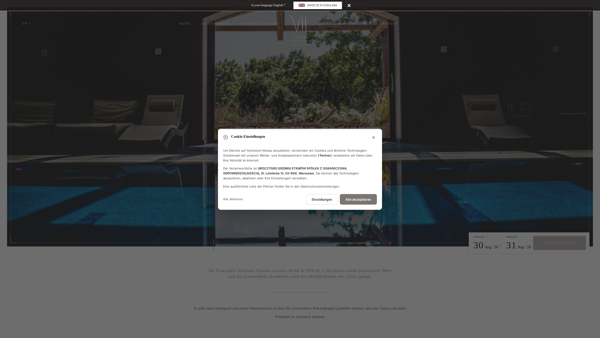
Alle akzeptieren (358, 199)
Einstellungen (322, 199)
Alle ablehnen (233, 199)
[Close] (349, 5)
